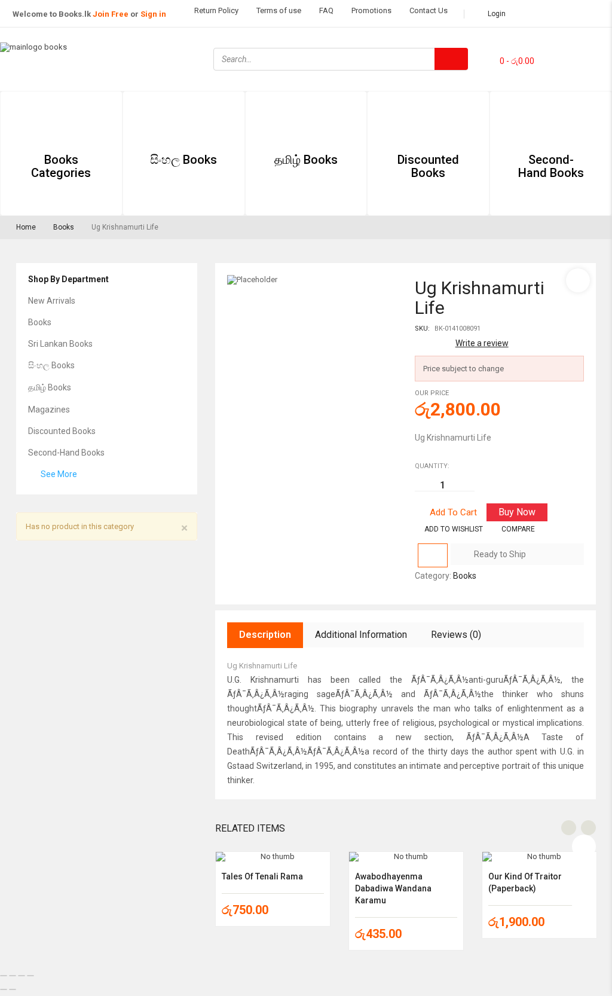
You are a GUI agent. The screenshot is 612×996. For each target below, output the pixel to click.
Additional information (361, 634)
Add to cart (453, 512)
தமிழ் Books (49, 387)
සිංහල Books (51, 365)
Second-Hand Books (66, 452)
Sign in (153, 14)
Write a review (482, 343)
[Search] (451, 59)
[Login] (584, 844)
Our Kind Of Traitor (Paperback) (525, 882)
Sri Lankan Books (60, 344)
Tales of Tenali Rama (262, 876)
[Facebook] (567, 42)
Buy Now (517, 512)
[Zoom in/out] (3, 975)
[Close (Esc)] (30, 975)
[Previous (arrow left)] (3, 989)
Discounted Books (62, 431)
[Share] (21, 975)
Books (63, 227)
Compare (518, 529)
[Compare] (433, 555)
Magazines (49, 409)
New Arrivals (51, 300)
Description (265, 634)
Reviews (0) (456, 634)
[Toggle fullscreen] (12, 975)
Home (26, 227)
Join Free (110, 14)
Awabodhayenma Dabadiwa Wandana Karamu (393, 888)
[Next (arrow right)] (12, 989)
